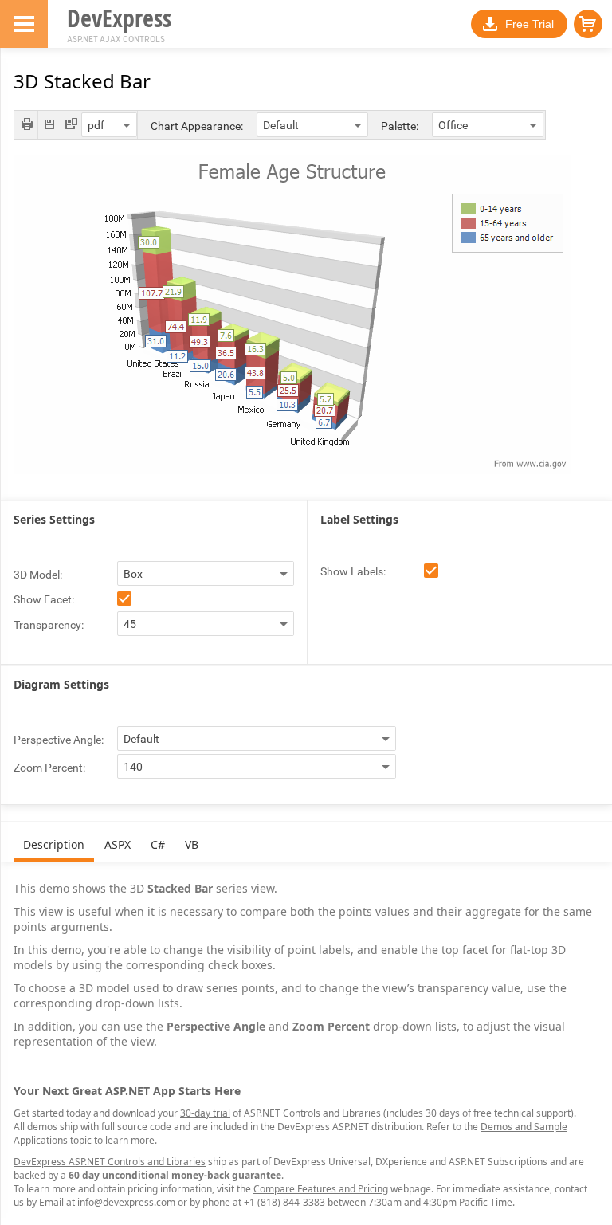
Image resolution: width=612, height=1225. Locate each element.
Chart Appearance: (197, 126)
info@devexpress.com (126, 1202)
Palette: (399, 126)
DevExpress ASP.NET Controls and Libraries (110, 1161)
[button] (588, 24)
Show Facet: (44, 599)
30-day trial (205, 1113)
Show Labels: (353, 571)
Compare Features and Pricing (320, 1189)
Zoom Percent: (49, 767)
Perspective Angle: (59, 739)
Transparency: (49, 624)
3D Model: (38, 574)
